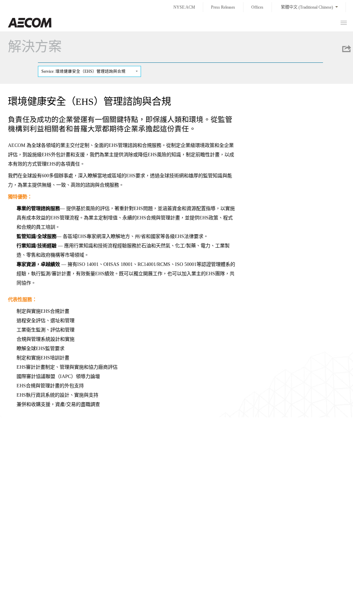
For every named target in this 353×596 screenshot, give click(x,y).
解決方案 (35, 46)
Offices (257, 7)
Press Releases (223, 7)
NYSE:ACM (184, 7)
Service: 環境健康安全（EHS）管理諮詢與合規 (83, 71)
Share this (346, 48)
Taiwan (29, 23)
